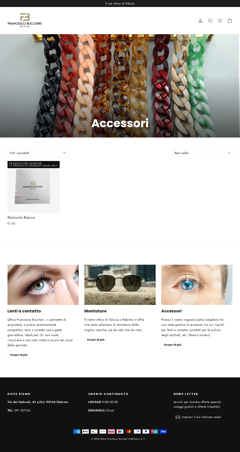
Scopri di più (19, 355)
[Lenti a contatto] (43, 285)
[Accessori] (196, 285)
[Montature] (120, 285)
